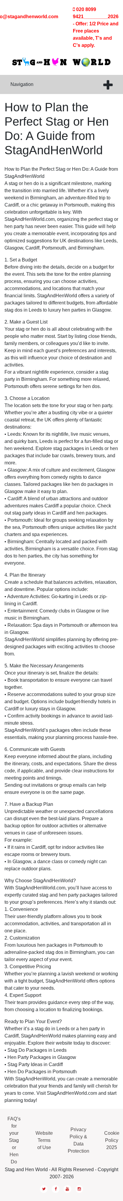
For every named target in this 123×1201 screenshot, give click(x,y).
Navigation (21, 84)
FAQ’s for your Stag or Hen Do (14, 1140)
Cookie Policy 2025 (111, 1140)
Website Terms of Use (44, 1140)
